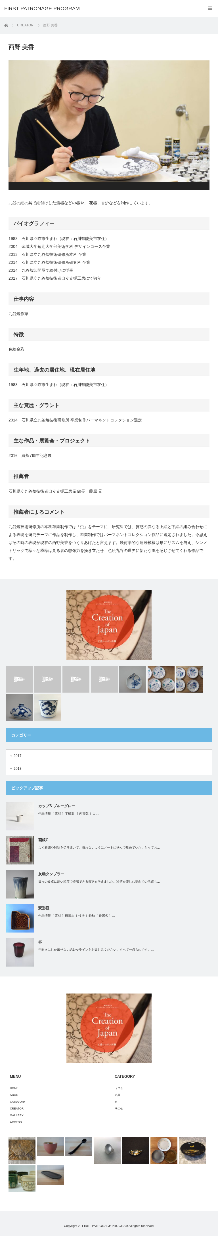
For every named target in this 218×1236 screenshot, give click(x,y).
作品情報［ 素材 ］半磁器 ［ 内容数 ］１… (68, 813)
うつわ (119, 1088)
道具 (117, 1094)
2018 (18, 769)
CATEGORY (18, 1101)
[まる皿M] (163, 1150)
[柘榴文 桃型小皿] (132, 679)
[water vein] (75, 679)
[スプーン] (78, 1146)
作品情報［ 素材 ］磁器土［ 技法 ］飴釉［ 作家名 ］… (76, 915)
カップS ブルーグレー (56, 806)
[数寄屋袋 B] (22, 1150)
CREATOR (25, 25)
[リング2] (107, 1150)
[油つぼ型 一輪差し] (19, 707)
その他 (119, 1108)
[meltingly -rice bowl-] (47, 679)
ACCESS (16, 1122)
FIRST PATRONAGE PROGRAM (105, 1225)
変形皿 (43, 908)
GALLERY (17, 1115)
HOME (14, 1088)
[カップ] (22, 1178)
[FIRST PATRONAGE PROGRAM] (42, 8)
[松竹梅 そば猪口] (47, 707)
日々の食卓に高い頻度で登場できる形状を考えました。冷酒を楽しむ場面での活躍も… (99, 881)
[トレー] (50, 1175)
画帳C (43, 840)
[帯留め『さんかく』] (135, 1150)
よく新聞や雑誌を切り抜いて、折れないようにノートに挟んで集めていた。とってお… (99, 847)
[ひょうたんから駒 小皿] (161, 679)
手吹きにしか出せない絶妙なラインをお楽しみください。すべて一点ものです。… (96, 949)
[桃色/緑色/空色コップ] (50, 1146)
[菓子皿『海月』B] (192, 1150)
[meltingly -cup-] (19, 679)
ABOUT (15, 1094)
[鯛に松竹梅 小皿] (189, 679)
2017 (18, 756)
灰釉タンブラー (51, 874)
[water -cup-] (104, 679)
